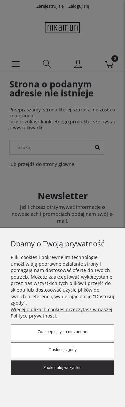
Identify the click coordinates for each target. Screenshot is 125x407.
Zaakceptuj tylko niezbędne (62, 332)
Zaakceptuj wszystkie (62, 367)
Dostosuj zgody (63, 349)
